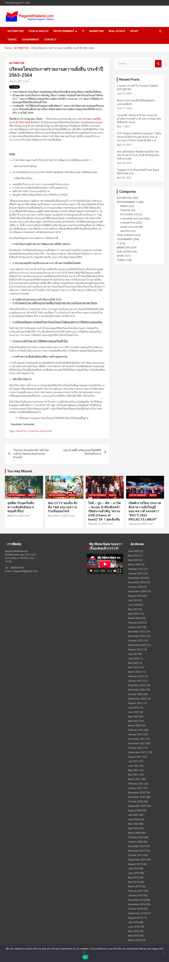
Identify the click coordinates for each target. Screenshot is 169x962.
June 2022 (133, 712)
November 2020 (136, 797)
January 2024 (135, 627)
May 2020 (133, 823)
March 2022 (134, 725)
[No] (165, 953)
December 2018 (136, 899)
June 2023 (133, 658)
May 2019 (133, 877)
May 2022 (133, 716)
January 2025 (135, 573)
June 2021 (133, 765)
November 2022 (136, 689)
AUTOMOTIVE (15, 31)
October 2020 (135, 801)
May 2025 (133, 555)
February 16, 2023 (97, 523)
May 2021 (133, 770)
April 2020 (133, 828)
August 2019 (135, 864)
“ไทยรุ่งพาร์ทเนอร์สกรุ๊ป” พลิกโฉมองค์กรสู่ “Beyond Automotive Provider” (31, 454)
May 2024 (133, 609)
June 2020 (133, 819)
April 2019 (133, 882)
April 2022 (133, 721)
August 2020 (135, 810)
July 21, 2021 (16, 81)
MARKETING (96, 31)
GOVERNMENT (30, 39)
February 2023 (135, 676)
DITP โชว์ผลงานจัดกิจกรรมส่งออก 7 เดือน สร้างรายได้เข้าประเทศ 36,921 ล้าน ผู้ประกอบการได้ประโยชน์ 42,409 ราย (139, 137)
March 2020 (134, 832)
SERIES (124, 206)
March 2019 (134, 886)
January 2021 (135, 788)
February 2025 (135, 569)
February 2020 (135, 837)
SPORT (134, 31)
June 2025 (133, 551)
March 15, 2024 (15, 515)
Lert (27, 81)
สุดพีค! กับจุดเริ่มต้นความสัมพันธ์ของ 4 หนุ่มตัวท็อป (20, 507)
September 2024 (137, 591)
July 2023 (133, 653)
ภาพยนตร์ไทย (127, 222)
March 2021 (134, 779)
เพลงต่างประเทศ (129, 226)
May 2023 (133, 662)
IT (83, 31)
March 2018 (134, 940)
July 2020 (133, 814)
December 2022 (136, 685)
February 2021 (135, 783)
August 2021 (135, 756)
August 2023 (135, 649)
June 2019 (133, 873)
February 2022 (135, 729)
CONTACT (50, 39)
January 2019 (135, 895)
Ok (85, 957)
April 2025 (133, 560)
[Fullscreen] (119, 570)
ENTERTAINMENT (63, 31)
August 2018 (135, 917)
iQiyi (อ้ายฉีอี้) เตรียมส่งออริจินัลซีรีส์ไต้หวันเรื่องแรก (82, 452)
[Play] (91, 570)
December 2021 (136, 738)
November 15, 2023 (58, 515)
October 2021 (135, 747)
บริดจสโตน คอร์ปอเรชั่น (40, 431)
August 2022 (135, 703)
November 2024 (136, 582)
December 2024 (136, 577)
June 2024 (133, 604)
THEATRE (125, 210)
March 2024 (134, 618)
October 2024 (135, 586)
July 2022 (133, 707)
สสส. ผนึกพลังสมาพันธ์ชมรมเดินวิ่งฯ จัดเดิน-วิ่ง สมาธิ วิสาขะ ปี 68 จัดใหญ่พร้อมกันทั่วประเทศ (138, 155)
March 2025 (134, 564)
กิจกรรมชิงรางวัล (129, 214)
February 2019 (135, 890)
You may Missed (19, 471)
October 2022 (135, 694)
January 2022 (135, 734)
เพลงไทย (125, 231)
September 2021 (137, 752)
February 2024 (135, 622)
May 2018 (133, 931)
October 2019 (135, 855)
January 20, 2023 (138, 523)
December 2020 (136, 792)
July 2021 (133, 761)
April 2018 (133, 935)
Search (158, 63)
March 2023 (134, 671)
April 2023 (133, 667)
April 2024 (133, 613)
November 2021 (136, 743)
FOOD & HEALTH (38, 31)
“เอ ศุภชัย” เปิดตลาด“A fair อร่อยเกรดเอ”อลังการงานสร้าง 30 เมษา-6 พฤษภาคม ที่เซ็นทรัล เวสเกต (139, 119)
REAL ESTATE (117, 31)
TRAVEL (12, 39)
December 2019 (136, 846)
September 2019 (137, 859)
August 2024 (135, 595)
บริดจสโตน (21, 431)
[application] (105, 564)
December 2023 (136, 631)
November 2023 (136, 636)
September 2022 (137, 698)
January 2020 (135, 841)
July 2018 (133, 922)
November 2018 (136, 904)
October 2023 (135, 640)
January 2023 (135, 680)
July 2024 (133, 600)
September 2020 (137, 806)
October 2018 (135, 908)
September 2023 (137, 645)
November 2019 (136, 850)
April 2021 (133, 774)
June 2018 (133, 926)
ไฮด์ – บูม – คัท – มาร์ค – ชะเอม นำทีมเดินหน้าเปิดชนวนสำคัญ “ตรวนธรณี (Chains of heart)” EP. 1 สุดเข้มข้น (104, 511)
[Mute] (115, 570)
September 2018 (137, 913)
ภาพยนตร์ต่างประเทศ (131, 218)
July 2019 (133, 868)
